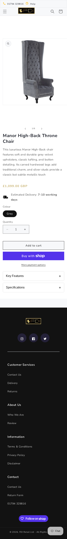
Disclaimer (13, 463)
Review (12, 423)
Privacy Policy (16, 455)
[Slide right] (42, 129)
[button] (5, 11)
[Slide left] (25, 129)
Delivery (12, 383)
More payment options (33, 264)
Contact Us (14, 374)
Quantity (8, 222)
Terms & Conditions (19, 446)
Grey (10, 213)
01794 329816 (16, 503)
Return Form (15, 495)
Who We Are (15, 415)
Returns (12, 391)
